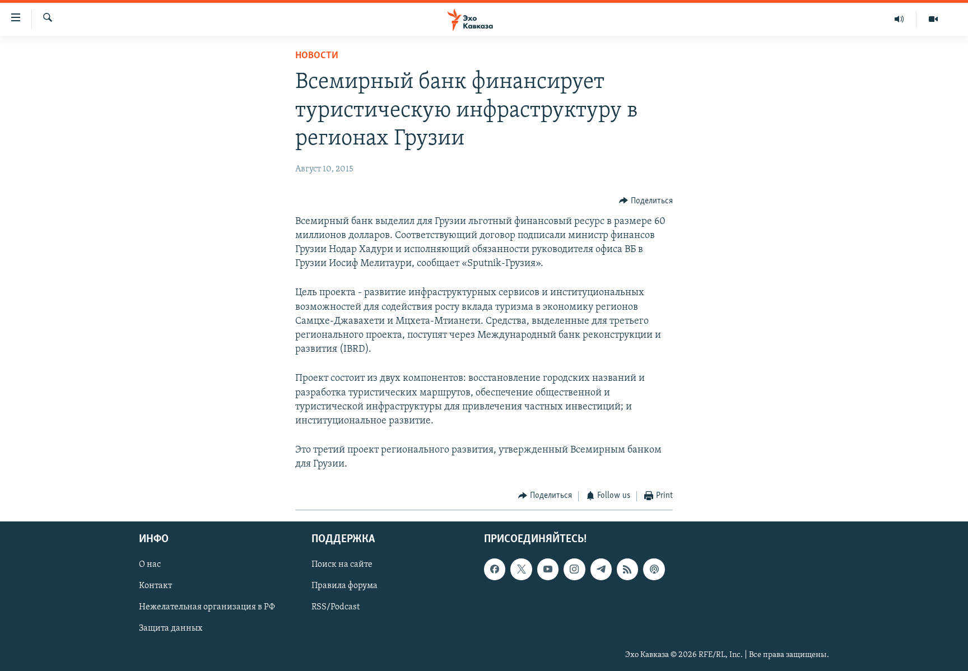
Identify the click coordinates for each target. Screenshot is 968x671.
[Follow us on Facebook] (494, 569)
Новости (316, 56)
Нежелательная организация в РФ (207, 607)
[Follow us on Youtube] (548, 569)
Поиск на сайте (342, 564)
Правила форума (344, 585)
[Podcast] (653, 569)
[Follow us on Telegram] (601, 569)
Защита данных (170, 628)
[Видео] (933, 19)
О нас (150, 564)
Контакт (155, 585)
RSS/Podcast (335, 607)
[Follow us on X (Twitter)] (521, 569)
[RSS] (627, 569)
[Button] (646, 201)
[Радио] (899, 19)
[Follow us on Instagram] (574, 569)
